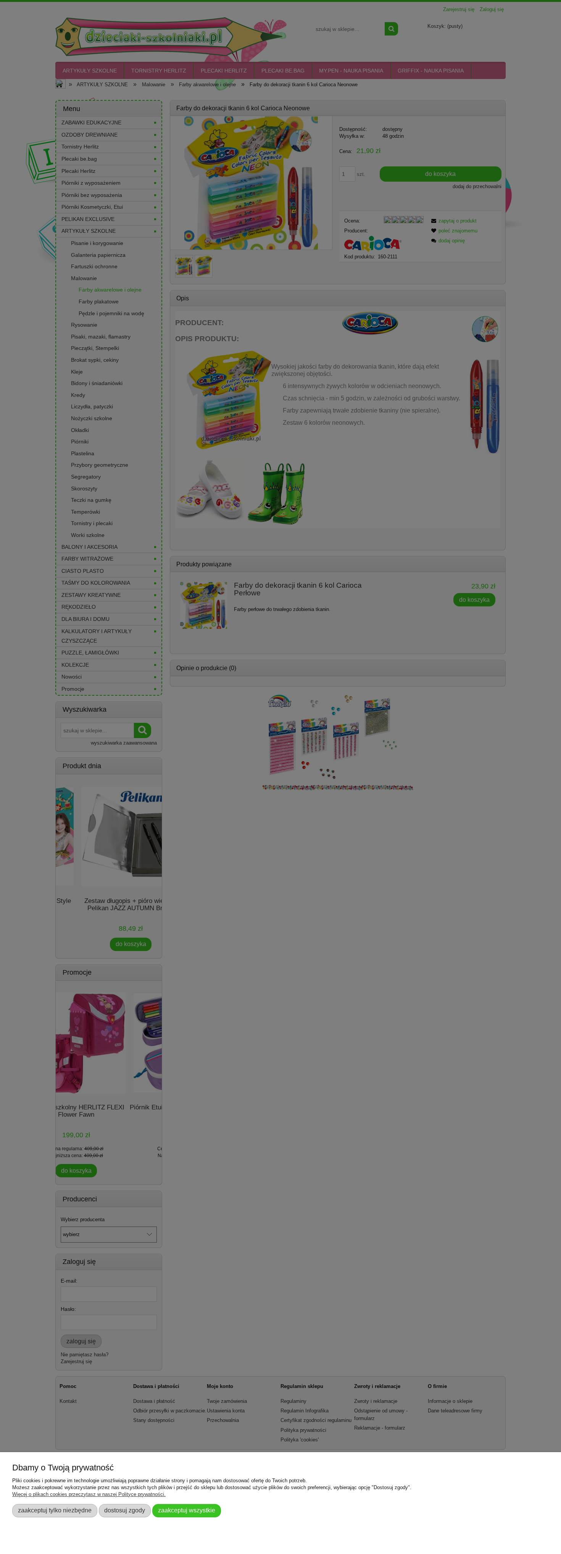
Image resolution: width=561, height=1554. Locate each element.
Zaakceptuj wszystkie (186, 1510)
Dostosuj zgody (124, 1510)
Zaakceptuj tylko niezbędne (55, 1510)
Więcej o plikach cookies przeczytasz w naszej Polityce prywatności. (89, 1494)
